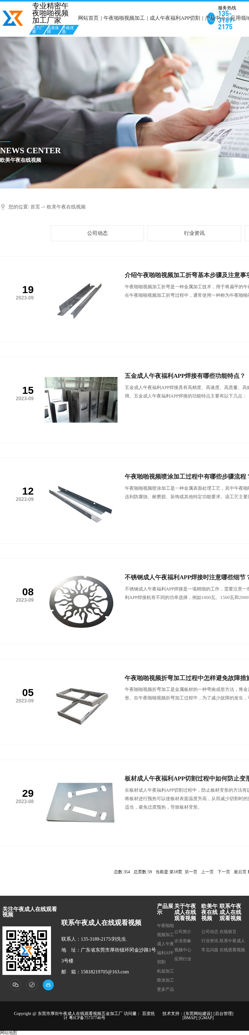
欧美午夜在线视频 (66, 206)
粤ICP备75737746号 (87, 1018)
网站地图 (8, 1032)
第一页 (191, 872)
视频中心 (182, 950)
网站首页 (88, 18)
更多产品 (165, 989)
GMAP (206, 1018)
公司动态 (97, 233)
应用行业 (182, 959)
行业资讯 (194, 233)
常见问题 (209, 950)
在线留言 (228, 931)
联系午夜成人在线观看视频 (232, 945)
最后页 (240, 872)
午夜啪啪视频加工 (124, 18)
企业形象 (182, 941)
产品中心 (215, 18)
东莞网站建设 (198, 1013)
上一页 (207, 872)
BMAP (190, 1018)
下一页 (223, 872)
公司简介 (182, 931)
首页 (35, 206)
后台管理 (223, 1013)
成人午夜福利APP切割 (175, 18)
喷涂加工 (165, 980)
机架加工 (165, 971)
